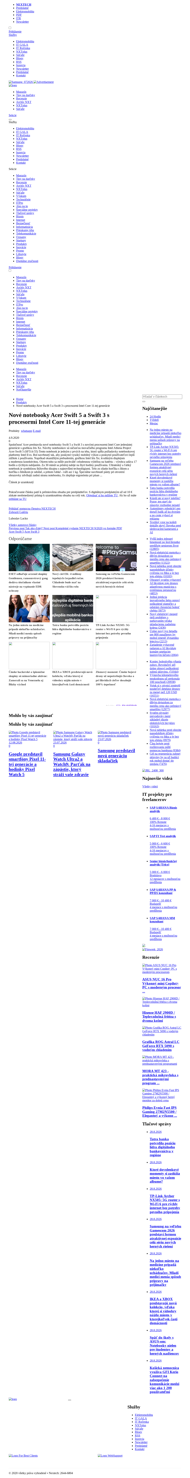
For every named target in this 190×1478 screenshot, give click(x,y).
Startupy (21, 240)
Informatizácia (24, 226)
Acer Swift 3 (31, 531)
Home (19, 399)
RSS (19, 61)
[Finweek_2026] (152, 949)
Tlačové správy (25, 213)
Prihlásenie (15, 31)
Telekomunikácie (26, 233)
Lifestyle (21, 254)
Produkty (21, 243)
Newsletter (22, 21)
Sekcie (13, 115)
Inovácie (21, 247)
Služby (13, 34)
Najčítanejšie (23, 389)
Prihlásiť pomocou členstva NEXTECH (32, 508)
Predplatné (22, 7)
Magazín (21, 91)
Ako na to (22, 206)
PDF (19, 14)
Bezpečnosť (23, 223)
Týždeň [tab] (154, 419)
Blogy (19, 58)
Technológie (23, 199)
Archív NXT (23, 102)
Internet (20, 220)
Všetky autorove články (23, 525)
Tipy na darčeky (25, 95)
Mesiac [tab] (154, 423)
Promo (20, 250)
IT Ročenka (23, 48)
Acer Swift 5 (16, 531)
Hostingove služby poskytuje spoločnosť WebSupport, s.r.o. (133, 1461)
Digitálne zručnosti (27, 261)
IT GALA (22, 44)
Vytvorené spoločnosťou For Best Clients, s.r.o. (36, 1461)
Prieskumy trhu (25, 230)
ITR (18, 18)
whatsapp (26, 430)
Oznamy (21, 237)
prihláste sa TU (18, 498)
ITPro (19, 202)
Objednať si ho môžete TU (102, 495)
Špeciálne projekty (27, 209)
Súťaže (20, 55)
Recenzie (21, 98)
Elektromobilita (25, 11)
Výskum (21, 196)
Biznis (20, 216)
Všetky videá (150, 786)
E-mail (37, 430)
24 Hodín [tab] (155, 416)
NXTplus (21, 51)
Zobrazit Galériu (18, 512)
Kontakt (21, 75)
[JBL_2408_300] (153, 770)
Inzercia (20, 65)
